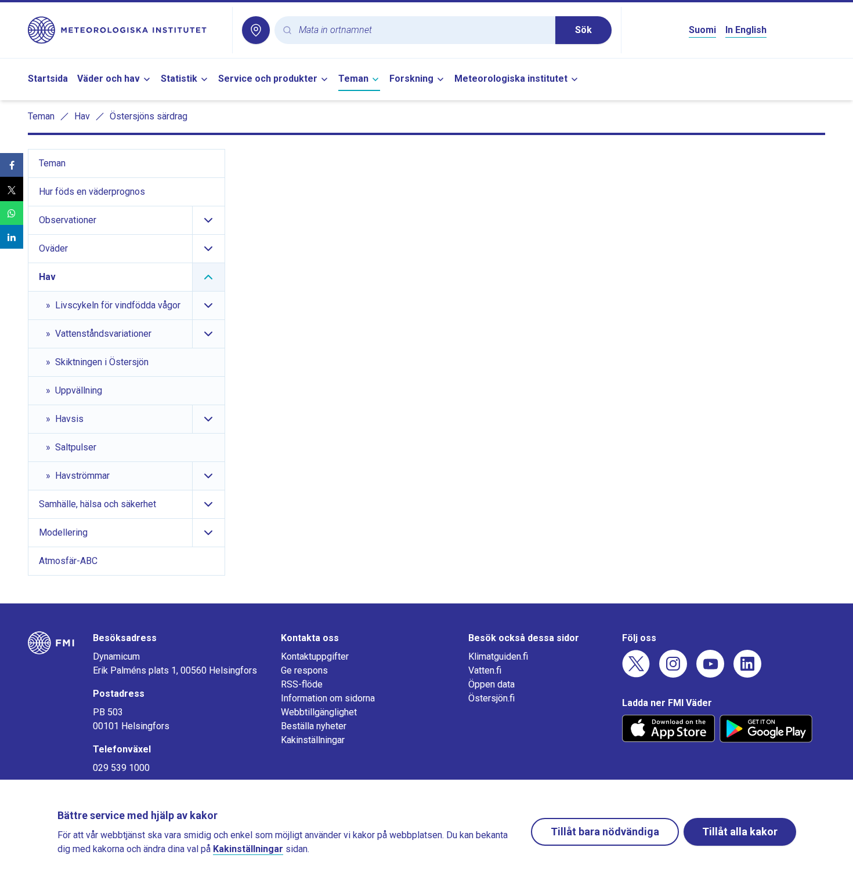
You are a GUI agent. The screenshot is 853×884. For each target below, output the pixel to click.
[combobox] (422, 30)
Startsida (48, 78)
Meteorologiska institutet (511, 78)
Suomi (702, 29)
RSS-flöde (302, 684)
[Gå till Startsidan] (125, 30)
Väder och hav (108, 78)
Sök (583, 29)
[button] (11, 165)
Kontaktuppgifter (315, 656)
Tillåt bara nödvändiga (605, 831)
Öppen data (491, 684)
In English (746, 29)
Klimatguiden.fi (498, 656)
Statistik (179, 78)
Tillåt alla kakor (740, 831)
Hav (82, 116)
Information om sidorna (328, 698)
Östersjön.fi (491, 698)
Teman (353, 78)
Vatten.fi (484, 670)
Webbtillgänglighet (319, 712)
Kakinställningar (313, 739)
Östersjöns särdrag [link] (148, 116)
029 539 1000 (121, 767)
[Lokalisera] (256, 30)
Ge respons (304, 670)
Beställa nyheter (313, 726)
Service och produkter (267, 78)
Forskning (411, 78)
